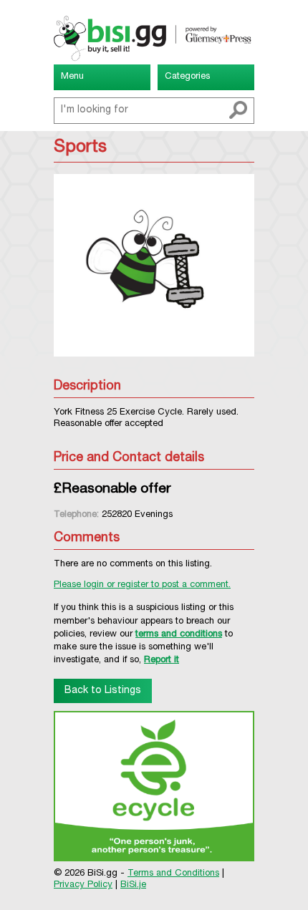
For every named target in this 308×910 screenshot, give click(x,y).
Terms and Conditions (173, 873)
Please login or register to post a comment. (142, 585)
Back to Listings (102, 691)
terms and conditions (178, 634)
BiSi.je (133, 885)
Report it (161, 660)
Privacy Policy (83, 885)
